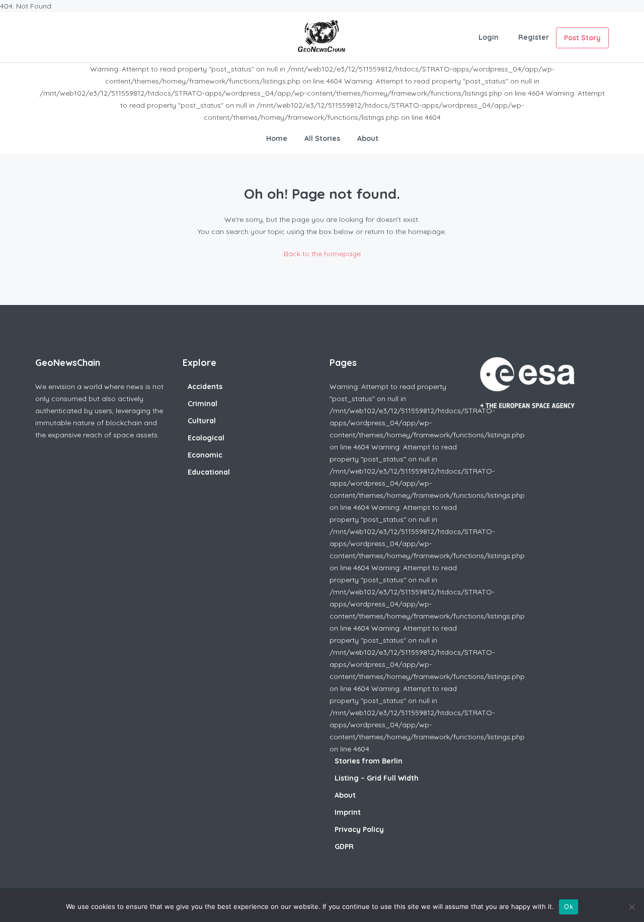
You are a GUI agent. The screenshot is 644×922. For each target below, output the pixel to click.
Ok (568, 906)
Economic (205, 454)
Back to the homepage (322, 253)
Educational (209, 472)
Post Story (582, 37)
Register (533, 37)
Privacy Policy (359, 829)
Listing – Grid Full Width (377, 778)
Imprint (348, 812)
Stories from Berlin (369, 760)
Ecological (206, 437)
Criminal (202, 403)
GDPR (344, 846)
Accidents (205, 386)
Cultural (202, 420)
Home (276, 138)
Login (488, 37)
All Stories (322, 138)
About (367, 138)
